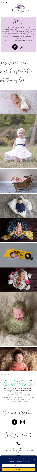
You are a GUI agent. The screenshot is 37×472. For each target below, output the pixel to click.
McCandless (23, 401)
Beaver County (20, 399)
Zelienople (6, 397)
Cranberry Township (14, 395)
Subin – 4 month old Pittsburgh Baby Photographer (18, 354)
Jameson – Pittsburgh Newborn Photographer (18, 314)
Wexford (27, 395)
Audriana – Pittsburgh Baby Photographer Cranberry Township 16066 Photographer (18, 137)
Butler (9, 399)
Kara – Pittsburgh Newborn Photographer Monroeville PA (18, 225)
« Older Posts (7, 374)
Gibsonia (21, 397)
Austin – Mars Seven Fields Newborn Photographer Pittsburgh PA (18, 251)
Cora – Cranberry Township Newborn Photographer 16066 (18, 176)
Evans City (30, 397)
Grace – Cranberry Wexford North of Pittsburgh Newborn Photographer (18, 97)
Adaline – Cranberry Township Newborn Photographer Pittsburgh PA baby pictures (18, 275)
